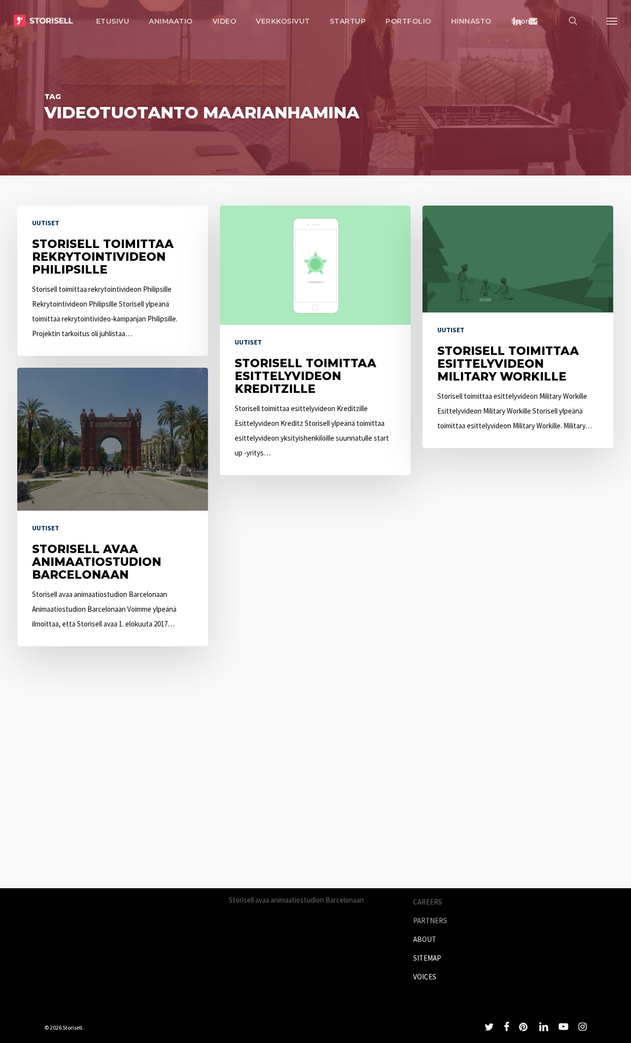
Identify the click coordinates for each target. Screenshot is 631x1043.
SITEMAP (427, 958)
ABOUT (424, 939)
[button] (612, 20)
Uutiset (45, 222)
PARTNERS (430, 920)
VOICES (424, 976)
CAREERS (427, 901)
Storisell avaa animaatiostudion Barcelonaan (296, 899)
